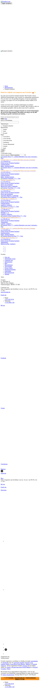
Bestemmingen (9, 87)
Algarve (3, 665)
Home (6, 86)
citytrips (25, 665)
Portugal (34, 664)
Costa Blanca (20, 664)
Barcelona (19, 667)
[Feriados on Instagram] (22, 649)
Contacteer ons (9, 260)
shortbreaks (5, 662)
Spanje (8, 664)
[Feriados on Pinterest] (22, 646)
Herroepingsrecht (9, 272)
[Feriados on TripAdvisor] (22, 618)
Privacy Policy (9, 268)
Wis (6, 119)
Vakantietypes (4, 124)
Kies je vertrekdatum (6, 120)
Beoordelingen (9, 265)
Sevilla (24, 667)
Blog (6, 263)
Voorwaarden (8, 266)
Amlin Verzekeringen (8, 675)
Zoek (3, 150)
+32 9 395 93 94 (9, 299)
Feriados (10, 677)
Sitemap (7, 274)
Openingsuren (8, 262)
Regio (2, 134)
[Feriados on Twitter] (22, 566)
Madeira (28, 664)
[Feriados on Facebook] (22, 517)
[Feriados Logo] (5, 1)
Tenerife (27, 662)
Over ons (7, 257)
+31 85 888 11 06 (9, 302)
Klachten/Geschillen (10, 269)
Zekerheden (8, 271)
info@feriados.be (5, 292)
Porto (8, 669)
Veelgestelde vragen (10, 258)
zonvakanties (34, 661)
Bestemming (4, 127)
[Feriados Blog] (22, 653)
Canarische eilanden (18, 662)
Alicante (13, 667)
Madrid (28, 667)
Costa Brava (13, 664)
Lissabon (3, 669)
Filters (2, 151)
